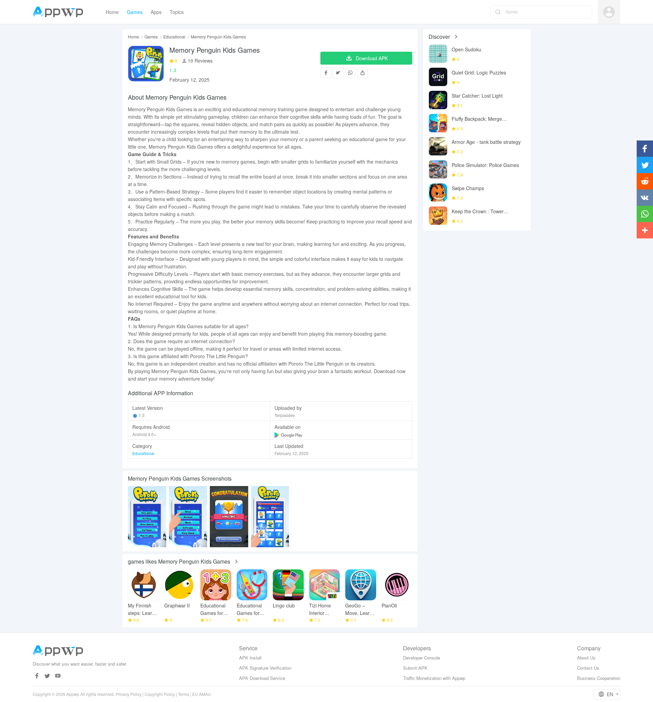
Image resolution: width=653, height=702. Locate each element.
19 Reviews (199, 60)
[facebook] (37, 676)
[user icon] (609, 12)
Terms (183, 694)
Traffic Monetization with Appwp (434, 678)
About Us (586, 657)
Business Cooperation (598, 678)
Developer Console (421, 657)
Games (151, 36)
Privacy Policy (128, 694)
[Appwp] (60, 12)
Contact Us (588, 668)
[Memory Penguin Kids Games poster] (147, 516)
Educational (174, 36)
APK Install (250, 657)
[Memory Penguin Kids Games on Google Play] (288, 434)
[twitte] (47, 676)
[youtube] (58, 676)
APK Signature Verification (265, 668)
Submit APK (415, 668)
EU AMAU (201, 694)
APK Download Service (262, 678)
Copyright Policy (160, 694)
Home (133, 36)
